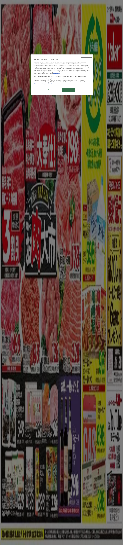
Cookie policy (56, 73)
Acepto (69, 90)
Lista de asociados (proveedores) (43, 83)
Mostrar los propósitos (54, 90)
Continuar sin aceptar (86, 57)
